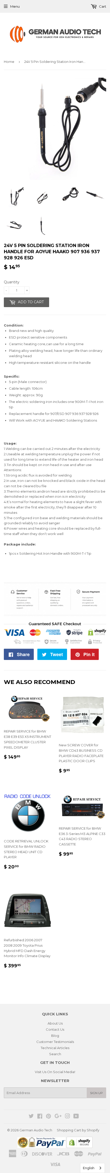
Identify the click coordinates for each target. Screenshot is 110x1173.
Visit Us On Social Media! (55, 1072)
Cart (102, 6)
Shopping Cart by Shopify (78, 1130)
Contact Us (55, 1029)
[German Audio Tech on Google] (58, 1117)
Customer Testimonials (55, 1042)
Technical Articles (55, 1048)
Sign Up (96, 1093)
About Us (55, 1023)
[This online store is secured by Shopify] (80, 1147)
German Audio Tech (35, 1130)
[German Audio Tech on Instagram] (67, 1117)
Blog (55, 1035)
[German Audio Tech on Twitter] (31, 1117)
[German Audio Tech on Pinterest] (48, 1117)
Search (55, 1054)
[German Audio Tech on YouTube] (76, 1117)
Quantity (11, 282)
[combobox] (92, 1168)
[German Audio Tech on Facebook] (39, 1117)
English (88, 1168)
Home (9, 62)
